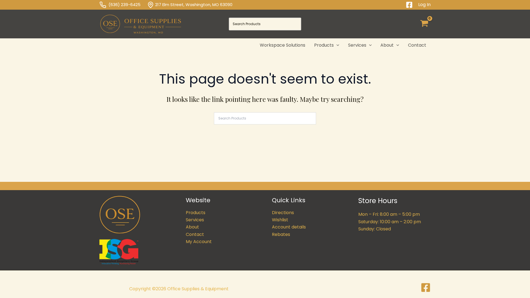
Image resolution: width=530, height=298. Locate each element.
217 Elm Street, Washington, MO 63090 (194, 4)
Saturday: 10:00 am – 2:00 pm (389, 222)
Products (195, 212)
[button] (336, 45)
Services (195, 220)
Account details (289, 227)
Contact (195, 234)
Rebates (281, 234)
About (192, 227)
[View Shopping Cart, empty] (424, 24)
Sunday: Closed (374, 229)
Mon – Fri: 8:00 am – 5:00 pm (389, 214)
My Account (199, 241)
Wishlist (280, 220)
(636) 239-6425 (127, 4)
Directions (283, 212)
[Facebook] (409, 4)
